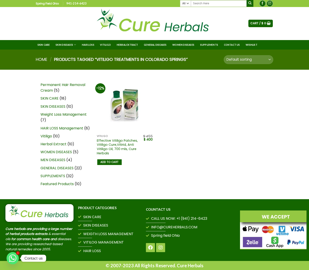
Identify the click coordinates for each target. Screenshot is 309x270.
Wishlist (251, 44)
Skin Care (44, 44)
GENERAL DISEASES (155, 44)
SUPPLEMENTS (209, 44)
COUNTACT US (158, 209)
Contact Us (232, 44)
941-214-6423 (76, 3)
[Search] (250, 3)
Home (41, 59)
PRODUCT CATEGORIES (97, 208)
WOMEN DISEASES (183, 44)
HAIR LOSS (88, 44)
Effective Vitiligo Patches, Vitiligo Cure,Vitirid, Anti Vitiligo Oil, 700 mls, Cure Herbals (117, 147)
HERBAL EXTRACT (127, 44)
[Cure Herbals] (154, 23)
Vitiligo (105, 44)
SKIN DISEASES (64, 44)
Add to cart (109, 162)
